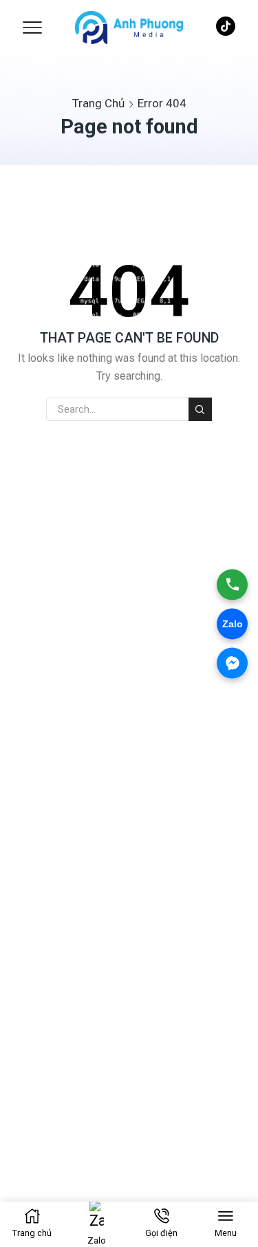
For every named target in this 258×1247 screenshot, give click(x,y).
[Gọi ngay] (232, 584)
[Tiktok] (225, 28)
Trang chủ (98, 103)
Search (200, 409)
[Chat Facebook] (232, 662)
